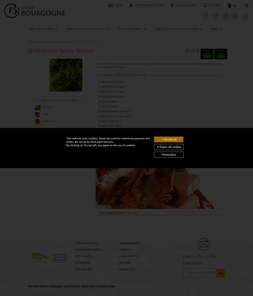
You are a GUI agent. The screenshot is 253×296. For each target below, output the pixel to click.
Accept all (169, 139)
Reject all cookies (170, 147)
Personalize (169, 155)
